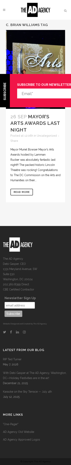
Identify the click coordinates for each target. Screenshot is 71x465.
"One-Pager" (10, 424)
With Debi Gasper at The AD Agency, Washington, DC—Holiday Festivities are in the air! (34, 375)
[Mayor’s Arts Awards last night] (35, 69)
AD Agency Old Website (18, 431)
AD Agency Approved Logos (21, 439)
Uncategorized (47, 135)
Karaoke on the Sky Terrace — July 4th (27, 391)
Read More (22, 192)
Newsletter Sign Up (20, 298)
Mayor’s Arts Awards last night (35, 123)
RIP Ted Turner (12, 359)
